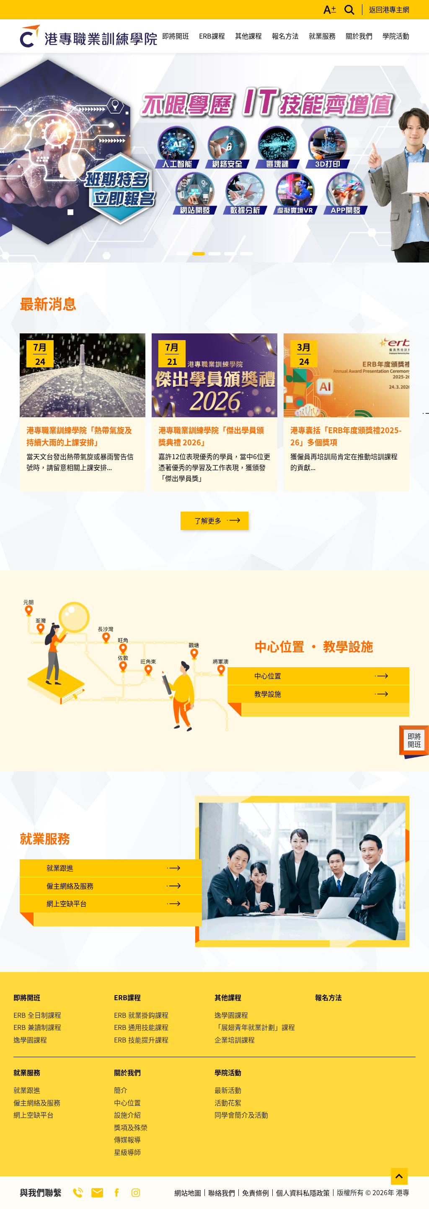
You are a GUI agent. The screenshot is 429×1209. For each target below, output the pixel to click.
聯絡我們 (221, 1192)
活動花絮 (227, 1102)
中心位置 (267, 676)
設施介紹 (127, 1115)
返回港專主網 (389, 9)
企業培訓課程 (234, 1040)
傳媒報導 (127, 1139)
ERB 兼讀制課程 (37, 1027)
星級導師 (127, 1152)
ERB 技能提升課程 (141, 1040)
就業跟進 (60, 868)
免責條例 (255, 1192)
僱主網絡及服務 (70, 886)
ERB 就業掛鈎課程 (141, 1015)
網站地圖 (187, 1192)
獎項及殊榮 (130, 1127)
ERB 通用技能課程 (141, 1027)
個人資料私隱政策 (303, 1192)
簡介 (120, 1090)
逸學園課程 (30, 1040)
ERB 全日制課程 (37, 1015)
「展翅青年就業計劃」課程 (254, 1027)
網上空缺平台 (67, 903)
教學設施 (267, 694)
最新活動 (227, 1090)
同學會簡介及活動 (241, 1115)
